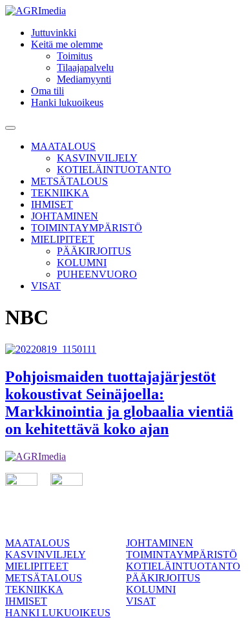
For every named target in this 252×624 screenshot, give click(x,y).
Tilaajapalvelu (85, 67)
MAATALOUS (63, 146)
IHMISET (52, 204)
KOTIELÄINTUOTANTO (114, 169)
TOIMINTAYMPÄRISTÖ (86, 227)
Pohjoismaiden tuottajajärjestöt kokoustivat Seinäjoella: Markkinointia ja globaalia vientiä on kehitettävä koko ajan (119, 402)
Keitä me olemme (67, 44)
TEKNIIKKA (60, 192)
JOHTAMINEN (64, 216)
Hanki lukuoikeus (67, 102)
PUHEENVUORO (97, 274)
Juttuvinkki (53, 32)
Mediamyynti (84, 79)
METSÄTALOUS (69, 181)
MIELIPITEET (62, 239)
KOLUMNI (82, 262)
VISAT (46, 285)
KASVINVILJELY (97, 157)
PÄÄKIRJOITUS (94, 250)
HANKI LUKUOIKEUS (57, 612)
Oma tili (47, 90)
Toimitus (74, 55)
